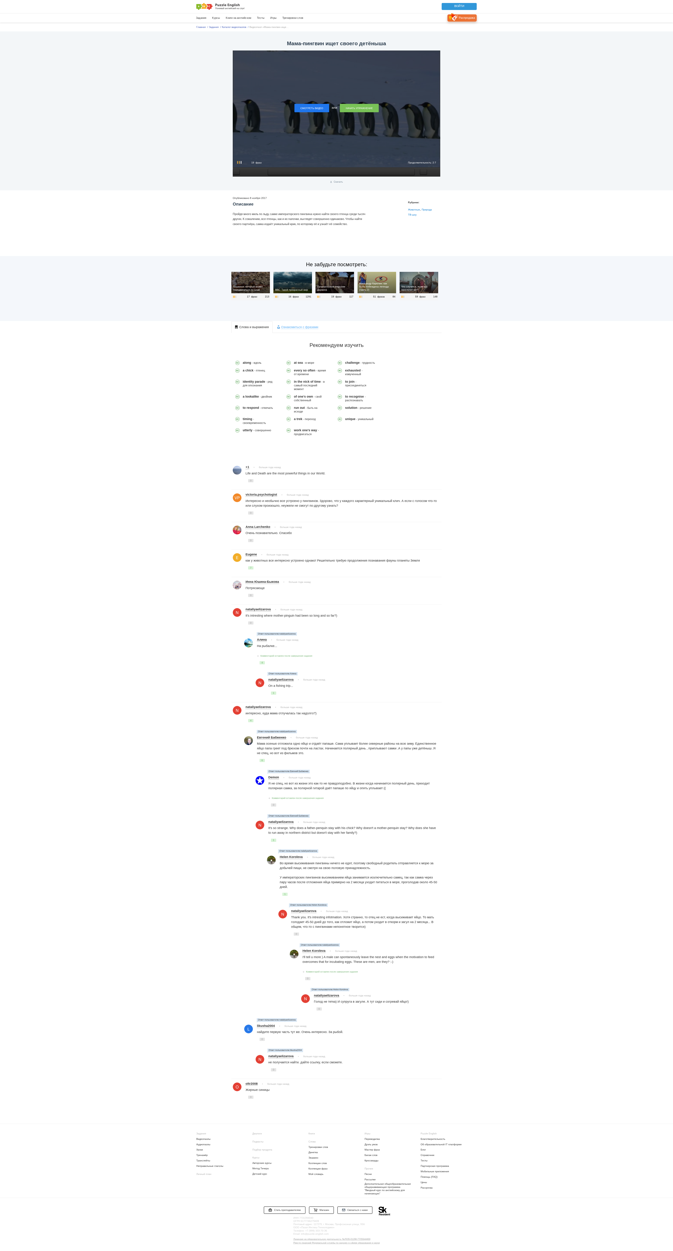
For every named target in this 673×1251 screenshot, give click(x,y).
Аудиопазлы (203, 1144)
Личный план (203, 1174)
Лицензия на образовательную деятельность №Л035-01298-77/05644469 (331, 1239)
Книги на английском (238, 17)
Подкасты (257, 1141)
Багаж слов (371, 1155)
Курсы (216, 17)
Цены (424, 1182)
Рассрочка (427, 1187)
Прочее (369, 1168)
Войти (459, 6)
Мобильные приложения (435, 1171)
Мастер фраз (372, 1149)
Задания (201, 17)
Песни (368, 1174)
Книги (311, 1133)
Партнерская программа (435, 1166)
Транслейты (203, 1160)
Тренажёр (202, 1155)
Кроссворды (371, 1160)
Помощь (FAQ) (429, 1176)
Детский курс (259, 1173)
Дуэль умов (371, 1144)
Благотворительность (433, 1139)
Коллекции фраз (317, 1168)
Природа (427, 209)
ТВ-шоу (412, 214)
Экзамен (313, 1157)
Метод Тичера (260, 1168)
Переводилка (372, 1139)
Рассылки (370, 1179)
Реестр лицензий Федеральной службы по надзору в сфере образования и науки (336, 1243)
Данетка (313, 1152)
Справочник (427, 1155)
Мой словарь (315, 1174)
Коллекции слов (317, 1163)
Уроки (199, 1149)
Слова (312, 1141)
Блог (423, 1149)
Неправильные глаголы (209, 1166)
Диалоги (257, 1133)
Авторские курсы (261, 1163)
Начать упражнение (359, 108)
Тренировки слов (292, 17)
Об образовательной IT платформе (441, 1144)
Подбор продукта (262, 1149)
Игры (273, 17)
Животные (414, 209)
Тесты (260, 17)
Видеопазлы (203, 1139)
